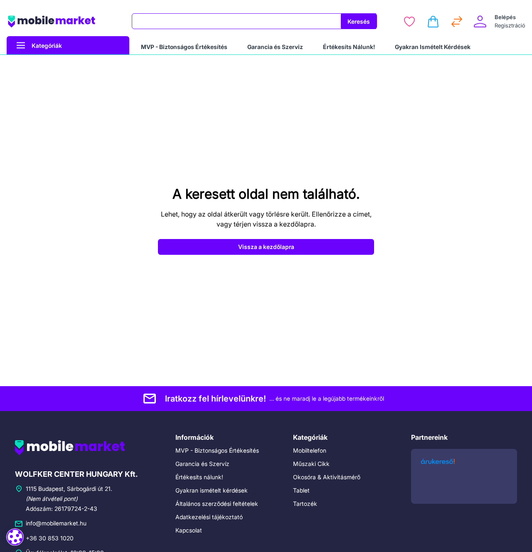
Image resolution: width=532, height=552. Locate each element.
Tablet (301, 490)
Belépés (505, 17)
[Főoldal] (64, 21)
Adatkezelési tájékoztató (209, 516)
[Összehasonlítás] (456, 21)
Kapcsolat (188, 530)
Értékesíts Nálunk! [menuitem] (349, 46)
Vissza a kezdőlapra (266, 246)
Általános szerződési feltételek (216, 503)
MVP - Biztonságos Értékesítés (217, 450)
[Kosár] (433, 21)
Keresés (358, 21)
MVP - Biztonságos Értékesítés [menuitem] (184, 46)
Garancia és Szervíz (202, 463)
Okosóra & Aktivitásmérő (326, 477)
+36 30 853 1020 (50, 538)
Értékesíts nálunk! (199, 477)
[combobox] (236, 21)
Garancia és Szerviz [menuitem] (275, 46)
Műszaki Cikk (311, 463)
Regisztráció (510, 25)
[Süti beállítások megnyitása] (15, 537)
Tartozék (305, 503)
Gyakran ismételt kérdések (211, 490)
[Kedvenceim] (409, 21)
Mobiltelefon (309, 450)
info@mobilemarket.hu (56, 523)
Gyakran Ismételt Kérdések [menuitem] (432, 46)
